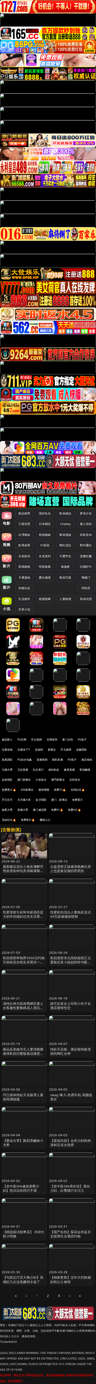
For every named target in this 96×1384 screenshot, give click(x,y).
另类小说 (24, 609)
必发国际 (7, 780)
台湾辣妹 (24, 535)
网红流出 (65, 545)
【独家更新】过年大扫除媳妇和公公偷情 (70, 1279)
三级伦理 (24, 524)
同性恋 (85, 588)
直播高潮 (42, 760)
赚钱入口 (45, 820)
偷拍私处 (53, 770)
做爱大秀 (7, 810)
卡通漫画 (24, 577)
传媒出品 (24, 588)
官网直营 (52, 739)
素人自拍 (86, 524)
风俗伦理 (86, 599)
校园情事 (45, 599)
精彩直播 (57, 760)
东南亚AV (86, 535)
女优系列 (45, 556)
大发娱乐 (40, 780)
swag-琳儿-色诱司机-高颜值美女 (71, 1097)
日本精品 (45, 524)
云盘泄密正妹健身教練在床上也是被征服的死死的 (70, 868)
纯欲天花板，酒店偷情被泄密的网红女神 (70, 1051)
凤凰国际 (7, 760)
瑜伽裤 (65, 567)
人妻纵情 (65, 599)
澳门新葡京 (24, 780)
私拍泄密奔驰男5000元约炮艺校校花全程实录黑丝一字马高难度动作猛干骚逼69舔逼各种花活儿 (24, 964)
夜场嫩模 (84, 770)
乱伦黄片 (38, 770)
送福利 (39, 749)
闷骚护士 (86, 567)
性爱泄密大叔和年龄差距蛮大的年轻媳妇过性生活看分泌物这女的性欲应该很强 (23, 916)
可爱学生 (65, 556)
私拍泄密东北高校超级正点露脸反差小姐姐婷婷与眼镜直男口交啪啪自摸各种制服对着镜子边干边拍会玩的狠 (70, 964)
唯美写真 (65, 577)
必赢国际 (81, 749)
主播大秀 (7, 770)
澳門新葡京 (58, 780)
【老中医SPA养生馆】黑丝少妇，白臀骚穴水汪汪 (70, 1188)
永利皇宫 (74, 780)
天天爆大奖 (24, 800)
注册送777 (23, 749)
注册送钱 (7, 749)
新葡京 (52, 749)
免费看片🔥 (9, 790)
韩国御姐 (45, 535)
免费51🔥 (60, 790)
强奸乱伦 (45, 513)
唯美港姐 (65, 535)
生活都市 (24, 599)
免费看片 (77, 800)
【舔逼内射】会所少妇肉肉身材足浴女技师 (70, 1142)
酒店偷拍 (86, 760)
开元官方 (7, 800)
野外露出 (86, 545)
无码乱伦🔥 (78, 790)
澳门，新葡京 (59, 800)
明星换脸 (45, 567)
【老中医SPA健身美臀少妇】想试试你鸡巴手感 (21, 1188)
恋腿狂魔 (86, 556)
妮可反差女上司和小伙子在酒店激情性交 (70, 1005)
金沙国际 (40, 800)
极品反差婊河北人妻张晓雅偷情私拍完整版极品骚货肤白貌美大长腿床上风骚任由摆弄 (23, 1055)
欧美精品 (65, 513)
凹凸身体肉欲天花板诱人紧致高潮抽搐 (23, 1097)
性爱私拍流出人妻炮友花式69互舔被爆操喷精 (70, 914)
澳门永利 (67, 739)
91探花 (44, 545)
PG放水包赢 (24, 760)
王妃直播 (22, 770)
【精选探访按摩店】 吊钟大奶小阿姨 (23, 1234)
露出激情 (45, 577)
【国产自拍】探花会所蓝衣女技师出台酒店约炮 (70, 1234)
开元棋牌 (36, 739)
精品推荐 (24, 513)
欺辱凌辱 (24, 545)
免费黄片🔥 (28, 820)
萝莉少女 (86, 513)
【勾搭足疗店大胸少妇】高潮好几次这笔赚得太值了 (23, 1279)
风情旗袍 (24, 567)
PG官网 (22, 739)
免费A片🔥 (74, 810)
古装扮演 (24, 556)
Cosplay (65, 524)
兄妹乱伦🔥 (9, 820)
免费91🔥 (57, 810)
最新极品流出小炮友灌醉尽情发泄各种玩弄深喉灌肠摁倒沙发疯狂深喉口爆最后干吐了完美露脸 (23, 873)
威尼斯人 (7, 739)
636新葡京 (27, 790)
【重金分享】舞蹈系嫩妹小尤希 (23, 1142)
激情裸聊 (43, 790)
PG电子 (82, 739)
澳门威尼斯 (39, 810)
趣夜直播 (69, 770)
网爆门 (85, 577)
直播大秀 (22, 810)
